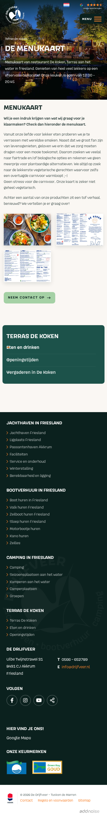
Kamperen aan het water (30, 581)
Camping (17, 567)
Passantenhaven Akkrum (31, 447)
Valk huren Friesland (27, 507)
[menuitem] (90, 19)
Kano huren (19, 535)
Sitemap (84, 800)
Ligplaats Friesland (25, 439)
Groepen (17, 596)
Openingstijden (22, 360)
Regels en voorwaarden (55, 800)
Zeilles (15, 542)
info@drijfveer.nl (76, 666)
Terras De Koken (32, 336)
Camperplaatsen (23, 588)
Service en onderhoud (28, 461)
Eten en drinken (22, 347)
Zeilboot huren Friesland (30, 514)
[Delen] (67, 5)
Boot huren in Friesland (29, 500)
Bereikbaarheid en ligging (30, 475)
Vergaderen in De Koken (31, 372)
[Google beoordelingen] (92, 4)
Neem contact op (26, 297)
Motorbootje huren (25, 528)
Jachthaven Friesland (28, 432)
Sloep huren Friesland (28, 521)
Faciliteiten (19, 454)
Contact (26, 800)
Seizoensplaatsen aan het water (36, 574)
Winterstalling (21, 468)
